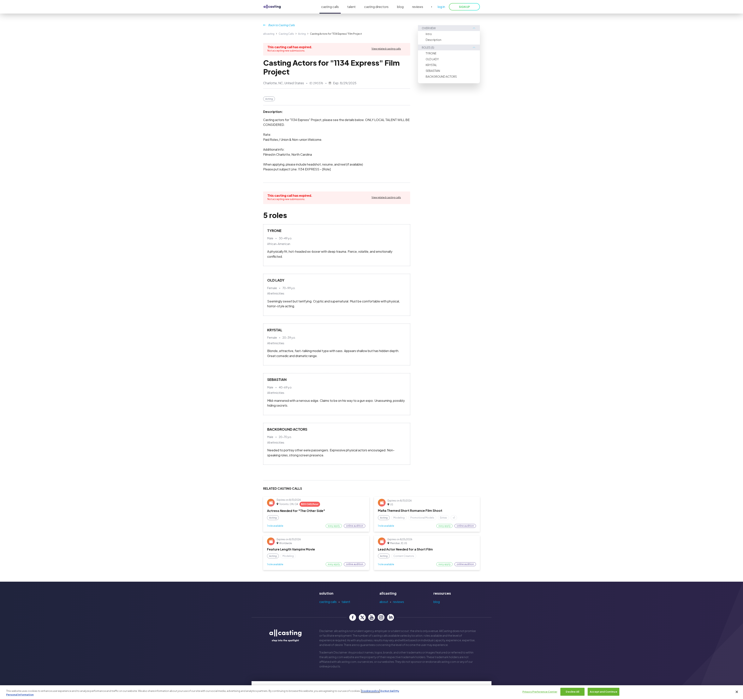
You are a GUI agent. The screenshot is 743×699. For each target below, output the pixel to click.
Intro (429, 34)
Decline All (572, 691)
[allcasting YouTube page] (371, 617)
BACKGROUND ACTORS (441, 76)
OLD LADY (432, 59)
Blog (436, 602)
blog (400, 7)
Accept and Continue (603, 691)
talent (351, 7)
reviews (417, 7)
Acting (302, 33)
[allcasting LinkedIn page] (390, 617)
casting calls (330, 7)
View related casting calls (386, 48)
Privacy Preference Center (539, 691)
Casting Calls (286, 33)
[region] (371, 692)
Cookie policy (370, 690)
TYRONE (431, 53)
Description (433, 39)
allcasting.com (333, 657)
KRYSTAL (431, 65)
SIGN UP (464, 7)
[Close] (737, 692)
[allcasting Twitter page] (362, 617)
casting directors (376, 7)
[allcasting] (272, 7)
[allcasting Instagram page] (381, 617)
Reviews (398, 602)
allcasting (268, 33)
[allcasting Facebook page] (352, 617)
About (383, 602)
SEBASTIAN (433, 70)
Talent (346, 602)
